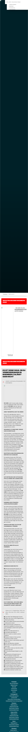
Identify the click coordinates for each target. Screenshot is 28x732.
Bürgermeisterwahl (14, 706)
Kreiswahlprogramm (14, 695)
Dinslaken (14, 703)
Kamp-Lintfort (14, 712)
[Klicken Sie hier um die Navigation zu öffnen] (26, 2)
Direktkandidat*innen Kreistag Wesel (14, 701)
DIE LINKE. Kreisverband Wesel (13, 2)
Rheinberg (5, 294)
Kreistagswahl (14, 694)
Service (14, 692)
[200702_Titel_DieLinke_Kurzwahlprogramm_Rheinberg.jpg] (7, 331)
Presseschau (12, 7)
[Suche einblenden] (22, 2)
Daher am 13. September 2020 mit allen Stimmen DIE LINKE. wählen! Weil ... (15, 612)
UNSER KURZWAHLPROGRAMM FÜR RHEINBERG (15, 382)
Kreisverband (12, 9)
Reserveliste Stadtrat (14, 708)
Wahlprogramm (14, 704)
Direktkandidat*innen (14, 710)
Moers (14, 721)
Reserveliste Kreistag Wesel (14, 699)
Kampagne (14, 681)
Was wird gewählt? (14, 683)
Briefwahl (11, 6)
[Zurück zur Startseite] (1, 294)
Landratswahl (14, 697)
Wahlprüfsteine (12, 4)
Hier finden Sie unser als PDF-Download (21, 309)
